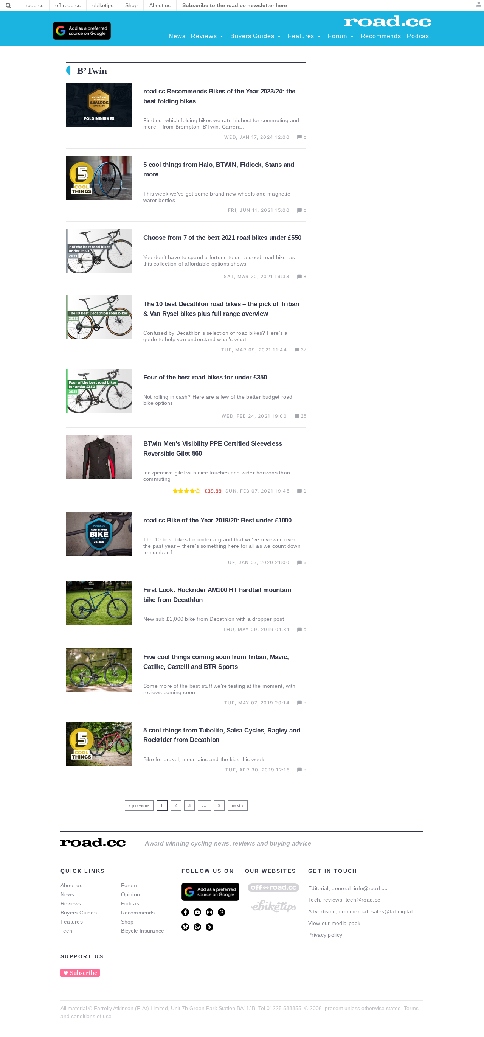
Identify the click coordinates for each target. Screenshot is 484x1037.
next (236, 805)
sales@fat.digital (392, 911)
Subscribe (83, 972)
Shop (127, 922)
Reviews (70, 903)
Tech (66, 931)
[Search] (8, 5)
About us (71, 885)
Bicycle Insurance (142, 931)
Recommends (138, 913)
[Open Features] (319, 36)
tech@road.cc (363, 900)
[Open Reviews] (222, 36)
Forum (129, 885)
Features (71, 922)
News (67, 894)
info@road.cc (370, 888)
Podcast (131, 903)
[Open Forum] (352, 36)
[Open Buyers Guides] (279, 36)
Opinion (130, 894)
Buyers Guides (78, 913)
